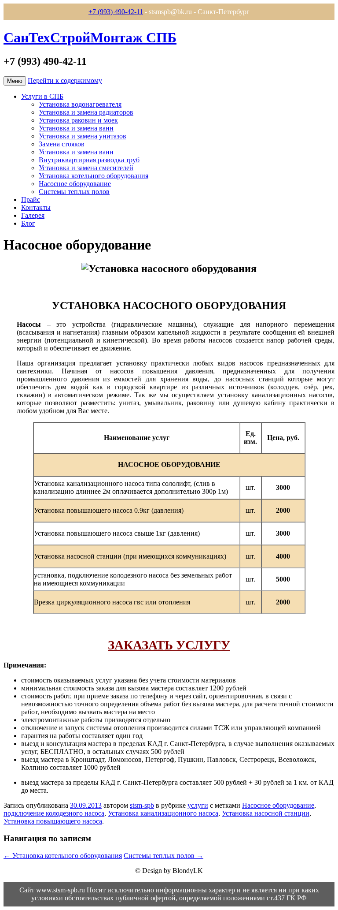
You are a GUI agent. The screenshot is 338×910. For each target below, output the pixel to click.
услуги (197, 805)
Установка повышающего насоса (53, 821)
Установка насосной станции (265, 813)
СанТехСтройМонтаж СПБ (90, 37)
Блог (28, 223)
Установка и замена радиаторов (86, 112)
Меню (14, 81)
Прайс (30, 199)
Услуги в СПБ (42, 96)
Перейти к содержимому (65, 80)
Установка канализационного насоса (163, 813)
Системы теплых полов (74, 191)
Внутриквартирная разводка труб (89, 160)
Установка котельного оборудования (93, 175)
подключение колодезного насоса (54, 813)
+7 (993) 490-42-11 (115, 11)
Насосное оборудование (75, 183)
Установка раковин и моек (78, 120)
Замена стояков (61, 144)
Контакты (36, 207)
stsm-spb (142, 805)
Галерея (32, 215)
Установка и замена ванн (76, 128)
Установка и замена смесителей (86, 168)
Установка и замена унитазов (82, 136)
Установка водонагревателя (80, 104)
